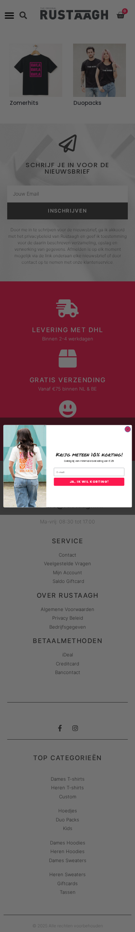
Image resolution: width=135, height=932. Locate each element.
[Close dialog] (127, 429)
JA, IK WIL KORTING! (89, 481)
